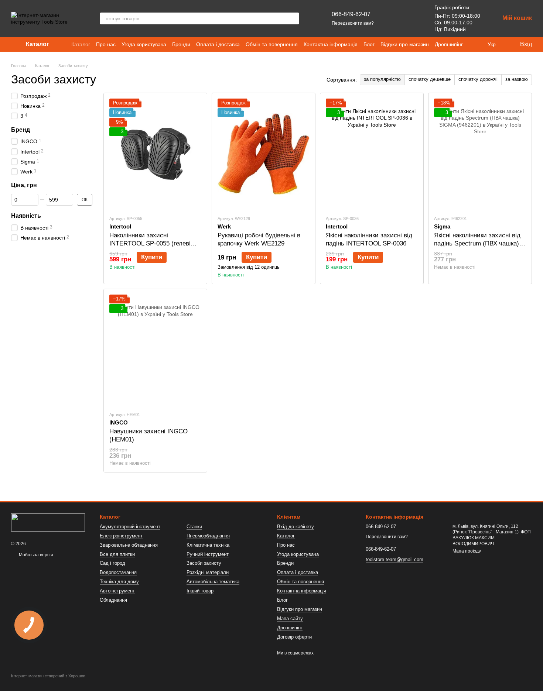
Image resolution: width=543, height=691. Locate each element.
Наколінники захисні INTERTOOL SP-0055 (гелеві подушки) (150, 243)
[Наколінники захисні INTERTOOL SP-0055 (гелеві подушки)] (155, 154)
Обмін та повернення (272, 44)
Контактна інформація (331, 44)
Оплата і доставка (218, 44)
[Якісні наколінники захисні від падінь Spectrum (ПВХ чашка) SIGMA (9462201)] (480, 154)
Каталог (80, 44)
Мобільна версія (35, 554)
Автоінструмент (117, 591)
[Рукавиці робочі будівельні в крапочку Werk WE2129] (264, 154)
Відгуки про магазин (404, 44)
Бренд (20, 129)
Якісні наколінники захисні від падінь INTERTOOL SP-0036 (369, 239)
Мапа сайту (290, 618)
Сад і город (112, 563)
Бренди (181, 44)
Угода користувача (144, 44)
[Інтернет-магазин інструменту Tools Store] (48, 522)
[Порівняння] (393, 18)
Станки (194, 526)
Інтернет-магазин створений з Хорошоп (48, 676)
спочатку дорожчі (478, 79)
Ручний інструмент (208, 554)
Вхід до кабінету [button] (295, 526)
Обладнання (113, 600)
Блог (369, 44)
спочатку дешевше (430, 79)
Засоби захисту (204, 563)
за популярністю (382, 79)
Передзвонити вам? (353, 23)
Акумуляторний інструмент (130, 526)
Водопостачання (118, 572)
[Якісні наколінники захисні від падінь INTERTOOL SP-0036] (372, 154)
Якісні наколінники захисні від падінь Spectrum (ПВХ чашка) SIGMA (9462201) (477, 243)
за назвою (516, 79)
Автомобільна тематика (213, 581)
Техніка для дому (119, 581)
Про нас (106, 44)
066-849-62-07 (351, 14)
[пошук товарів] (293, 18)
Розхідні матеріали (208, 572)
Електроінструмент (121, 536)
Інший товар (200, 591)
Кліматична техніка (208, 545)
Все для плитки (117, 554)
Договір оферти (294, 637)
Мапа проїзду (466, 551)
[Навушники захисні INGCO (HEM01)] (155, 350)
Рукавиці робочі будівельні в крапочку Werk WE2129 (259, 239)
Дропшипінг (449, 44)
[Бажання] (412, 18)
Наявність (26, 216)
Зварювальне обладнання (129, 545)
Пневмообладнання (208, 536)
